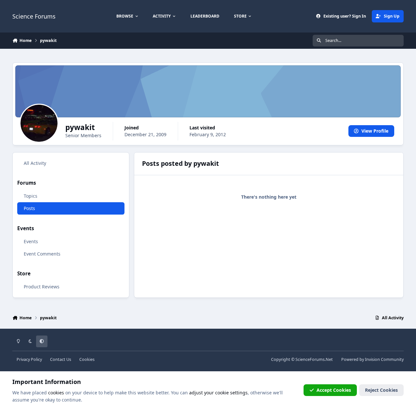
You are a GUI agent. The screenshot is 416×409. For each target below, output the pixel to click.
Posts (29, 208)
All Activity (35, 163)
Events (31, 241)
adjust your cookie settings (218, 392)
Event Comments (42, 254)
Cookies (87, 359)
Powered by (372, 359)
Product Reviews (41, 287)
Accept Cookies (334, 390)
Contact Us (60, 359)
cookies (56, 392)
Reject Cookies (381, 390)
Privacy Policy (29, 359)
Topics (30, 196)
